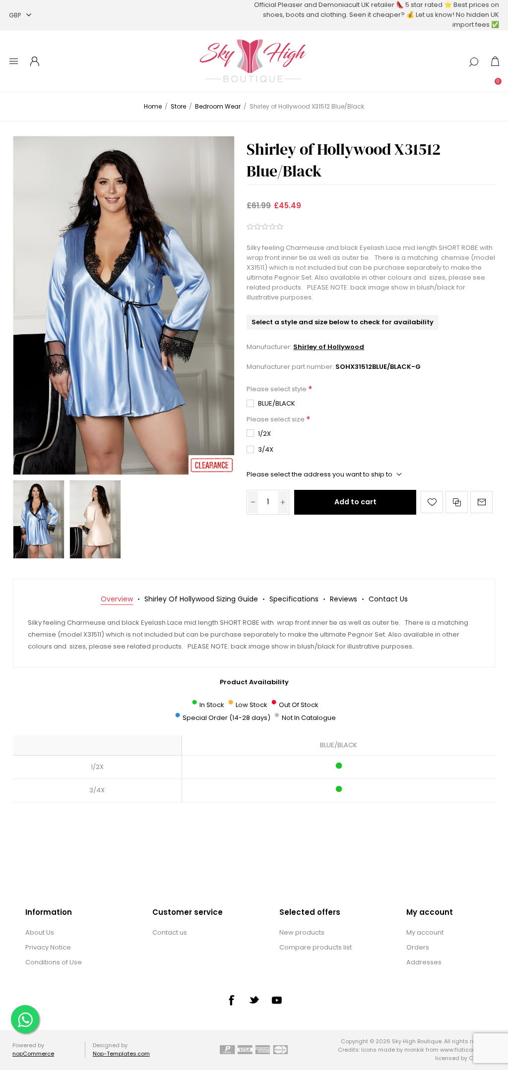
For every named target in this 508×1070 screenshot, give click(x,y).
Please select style (277, 389)
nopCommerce (33, 1054)
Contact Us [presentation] (388, 599)
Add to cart (355, 502)
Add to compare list (456, 502)
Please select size (276, 419)
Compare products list (315, 947)
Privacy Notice (48, 947)
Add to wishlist (432, 502)
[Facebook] (231, 1000)
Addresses (424, 962)
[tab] (117, 599)
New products (301, 932)
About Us (39, 932)
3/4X (265, 449)
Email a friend (481, 502)
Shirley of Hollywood (328, 347)
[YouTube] (277, 1000)
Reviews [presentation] (343, 599)
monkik (414, 1050)
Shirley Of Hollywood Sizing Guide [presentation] (201, 599)
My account (425, 932)
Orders (417, 947)
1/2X (264, 433)
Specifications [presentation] (293, 599)
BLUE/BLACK (276, 403)
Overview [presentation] (117, 599)
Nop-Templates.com (121, 1054)
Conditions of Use (53, 962)
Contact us (169, 932)
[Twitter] (254, 1000)
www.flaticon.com (464, 1050)
